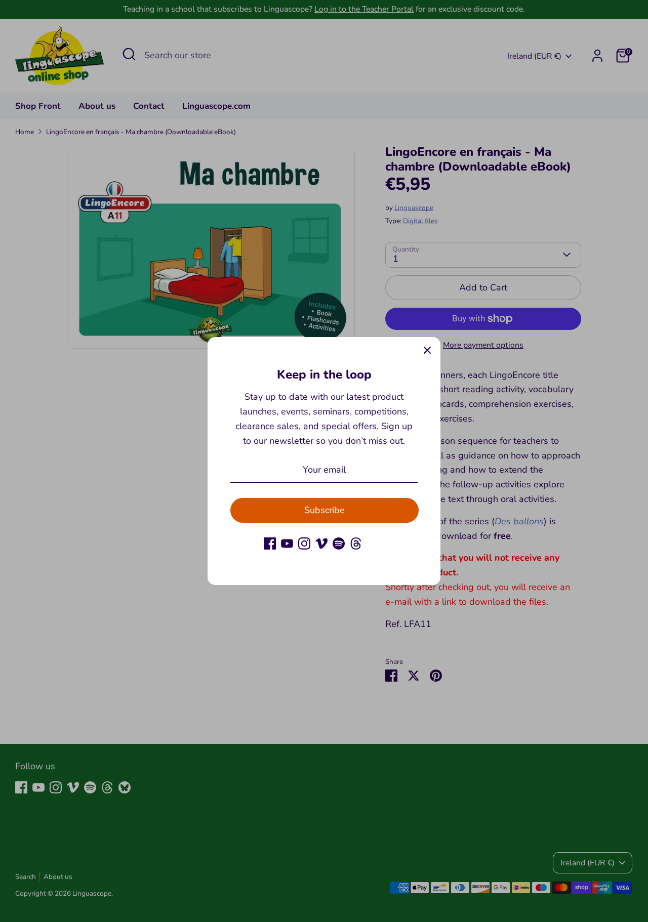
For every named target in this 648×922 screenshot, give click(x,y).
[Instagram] (304, 543)
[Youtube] (287, 543)
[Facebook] (270, 543)
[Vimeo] (321, 543)
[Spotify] (339, 543)
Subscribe (324, 510)
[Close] (427, 350)
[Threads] (356, 543)
